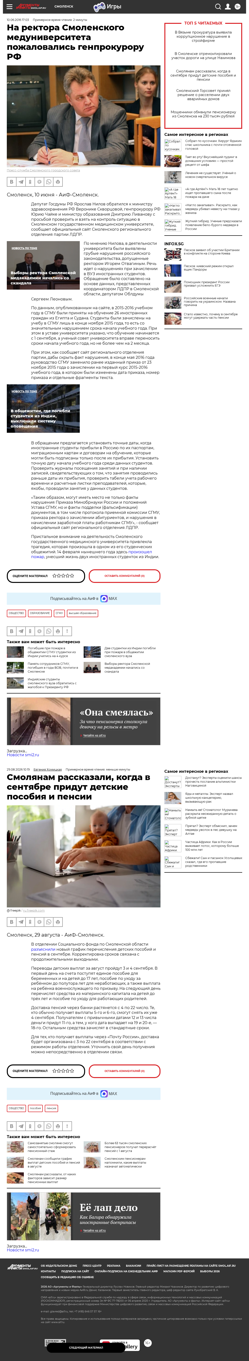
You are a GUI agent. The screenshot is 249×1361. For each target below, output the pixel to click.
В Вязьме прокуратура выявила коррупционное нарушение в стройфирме (203, 36)
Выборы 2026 (210, 1271)
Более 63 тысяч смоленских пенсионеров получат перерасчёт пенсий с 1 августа (130, 1147)
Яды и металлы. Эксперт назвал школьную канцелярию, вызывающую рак (209, 797)
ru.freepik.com (34, 910)
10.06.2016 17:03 (18, 20)
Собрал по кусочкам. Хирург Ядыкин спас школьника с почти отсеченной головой (213, 144)
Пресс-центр (92, 1265)
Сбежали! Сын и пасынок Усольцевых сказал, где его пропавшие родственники (213, 862)
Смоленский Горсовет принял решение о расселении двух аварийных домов (203, 95)
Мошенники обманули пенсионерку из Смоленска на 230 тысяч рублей (203, 114)
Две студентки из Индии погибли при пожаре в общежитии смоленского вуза (130, 652)
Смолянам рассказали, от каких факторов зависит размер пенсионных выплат (52, 1178)
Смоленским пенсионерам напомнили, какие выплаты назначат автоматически (125, 1162)
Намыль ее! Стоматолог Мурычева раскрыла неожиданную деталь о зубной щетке (211, 813)
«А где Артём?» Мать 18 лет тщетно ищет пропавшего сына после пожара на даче (211, 193)
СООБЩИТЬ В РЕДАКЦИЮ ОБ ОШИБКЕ (67, 1277)
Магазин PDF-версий (179, 1271)
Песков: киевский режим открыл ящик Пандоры (209, 267)
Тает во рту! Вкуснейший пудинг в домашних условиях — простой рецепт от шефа (211, 161)
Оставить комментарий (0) (125, 576)
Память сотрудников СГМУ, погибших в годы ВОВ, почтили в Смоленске (53, 667)
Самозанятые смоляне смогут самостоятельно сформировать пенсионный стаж (52, 1147)
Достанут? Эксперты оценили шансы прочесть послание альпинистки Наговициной (213, 781)
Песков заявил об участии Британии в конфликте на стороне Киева (212, 251)
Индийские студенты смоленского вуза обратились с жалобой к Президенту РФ (52, 683)
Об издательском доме (59, 1265)
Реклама (113, 1265)
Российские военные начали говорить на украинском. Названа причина (210, 302)
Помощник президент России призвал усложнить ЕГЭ (207, 284)
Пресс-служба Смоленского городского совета (43, 170)
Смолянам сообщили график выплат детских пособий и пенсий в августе (54, 1162)
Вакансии (133, 1265)
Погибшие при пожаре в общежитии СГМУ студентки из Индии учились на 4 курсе (52, 652)
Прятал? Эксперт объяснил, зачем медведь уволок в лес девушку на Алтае (211, 829)
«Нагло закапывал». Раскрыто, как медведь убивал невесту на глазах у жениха (212, 209)
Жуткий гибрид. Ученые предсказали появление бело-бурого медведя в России (213, 225)
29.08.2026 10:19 (18, 769)
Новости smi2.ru (23, 755)
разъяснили (43, 949)
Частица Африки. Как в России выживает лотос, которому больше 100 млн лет (212, 846)
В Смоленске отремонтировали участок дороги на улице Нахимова (203, 56)
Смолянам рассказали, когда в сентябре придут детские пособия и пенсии (203, 75)
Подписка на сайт (75, 1271)
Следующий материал (86, 1347)
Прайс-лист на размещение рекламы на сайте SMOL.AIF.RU (191, 1265)
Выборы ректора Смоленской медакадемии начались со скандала (127, 667)
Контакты (48, 1271)
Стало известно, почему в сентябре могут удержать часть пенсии (211, 316)
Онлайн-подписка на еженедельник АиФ (126, 1271)
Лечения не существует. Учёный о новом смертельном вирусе (210, 175)
